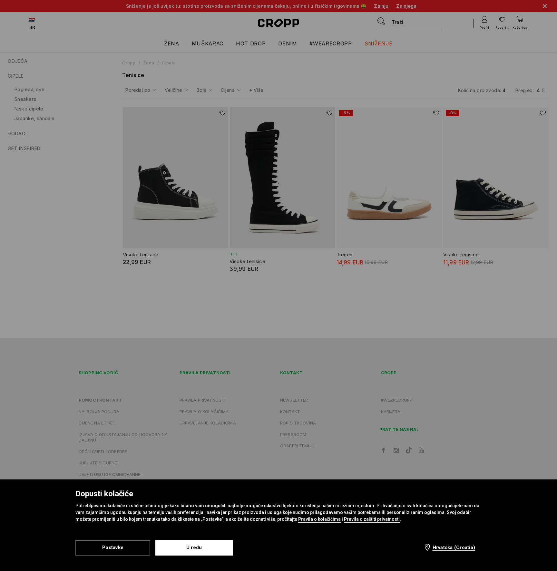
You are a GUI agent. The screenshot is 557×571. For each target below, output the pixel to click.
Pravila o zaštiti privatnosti (372, 519)
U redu (194, 547)
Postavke (112, 547)
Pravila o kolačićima (319, 519)
